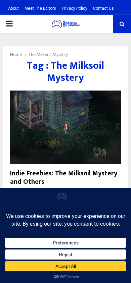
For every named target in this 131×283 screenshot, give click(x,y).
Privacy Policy (74, 8)
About (13, 8)
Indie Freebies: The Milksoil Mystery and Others (63, 177)
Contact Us (103, 8)
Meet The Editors (40, 8)
